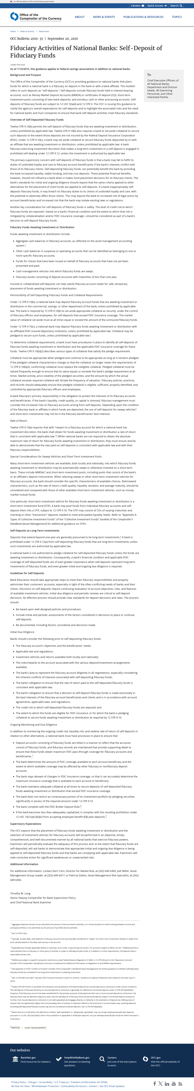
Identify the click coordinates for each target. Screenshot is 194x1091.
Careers (135, 5)
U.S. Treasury (61, 1082)
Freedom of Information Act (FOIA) (89, 1082)
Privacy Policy (18, 1082)
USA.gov (32, 1082)
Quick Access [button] (155, 5)
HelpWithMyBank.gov (76, 1057)
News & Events (27, 31)
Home (13, 31)
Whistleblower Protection (45, 1086)
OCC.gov (156, 1057)
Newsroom (44, 31)
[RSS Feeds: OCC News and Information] (180, 1084)
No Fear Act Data (20, 1086)
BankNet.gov (28, 1057)
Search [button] (174, 5)
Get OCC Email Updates (112, 1086)
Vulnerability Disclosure (74, 1086)
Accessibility (45, 1082)
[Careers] (103, 1059)
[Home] (60, 1059)
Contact (93, 1086)
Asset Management (35, 1027)
